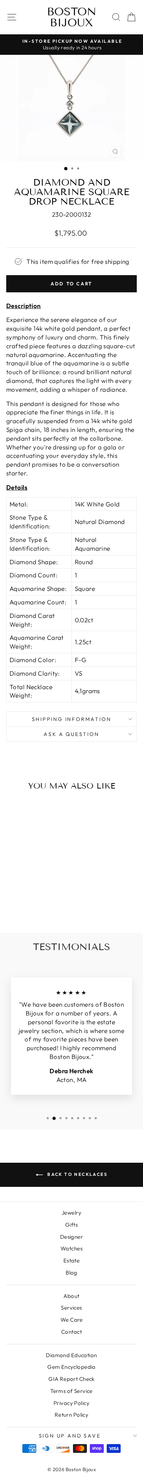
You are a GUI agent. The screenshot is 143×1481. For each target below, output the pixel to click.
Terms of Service (71, 1390)
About (71, 1295)
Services (71, 1307)
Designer (71, 1236)
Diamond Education (71, 1355)
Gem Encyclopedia (71, 1366)
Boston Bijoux (71, 17)
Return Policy (72, 1414)
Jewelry (71, 1212)
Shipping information (71, 719)
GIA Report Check (71, 1378)
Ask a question (71, 734)
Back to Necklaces (76, 1174)
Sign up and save (70, 1435)
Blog (71, 1272)
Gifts (71, 1224)
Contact (71, 1331)
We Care (71, 1319)
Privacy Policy (71, 1403)
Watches (71, 1248)
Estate (71, 1260)
